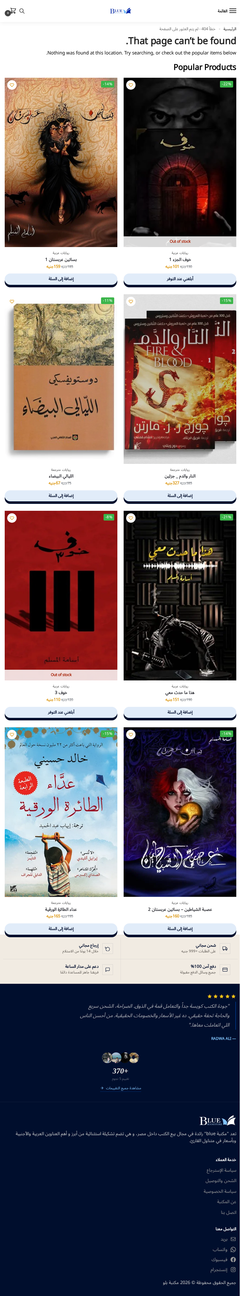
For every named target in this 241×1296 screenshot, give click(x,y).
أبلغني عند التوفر (180, 278)
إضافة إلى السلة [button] (61, 278)
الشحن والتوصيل (221, 1180)
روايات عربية (180, 253)
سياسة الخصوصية (220, 1191)
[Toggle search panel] (22, 11)
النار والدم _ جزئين (180, 476)
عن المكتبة (226, 1201)
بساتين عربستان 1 (61, 259)
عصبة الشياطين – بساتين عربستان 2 (180, 909)
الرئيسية (229, 29)
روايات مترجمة (180, 469)
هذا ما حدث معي (180, 693)
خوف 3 (61, 693)
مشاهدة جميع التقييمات (123, 1088)
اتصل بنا (228, 1212)
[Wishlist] (131, 85)
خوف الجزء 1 (180, 259)
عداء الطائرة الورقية (61, 909)
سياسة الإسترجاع (221, 1170)
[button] (12, 11)
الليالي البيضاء (61, 476)
